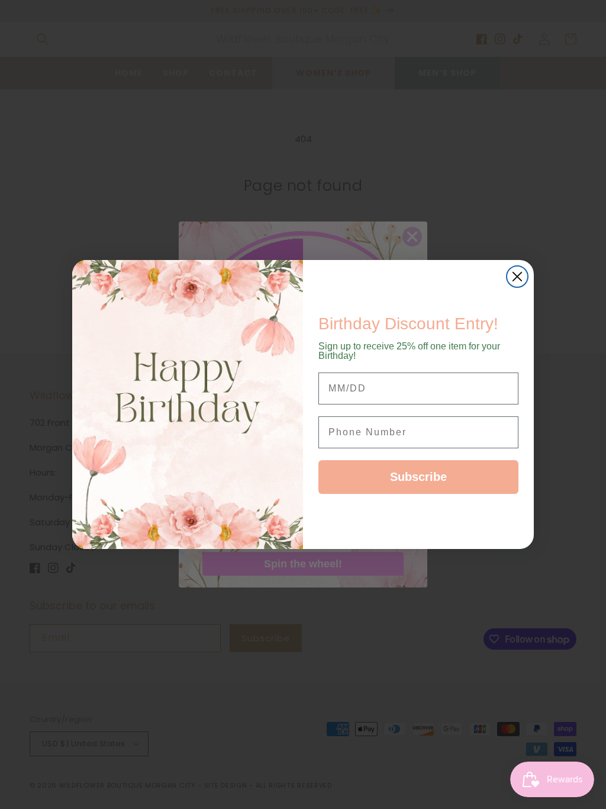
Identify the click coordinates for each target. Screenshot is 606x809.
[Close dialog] (517, 276)
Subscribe (418, 476)
